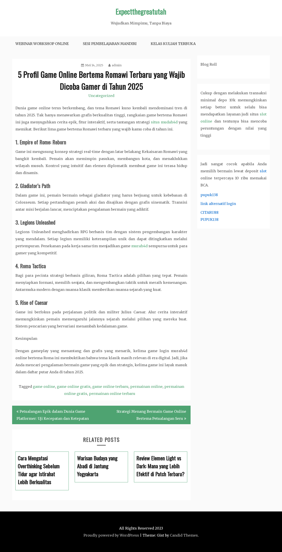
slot (263, 171)
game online (44, 386)
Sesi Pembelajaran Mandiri (110, 43)
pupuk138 (209, 195)
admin (117, 65)
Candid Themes (184, 535)
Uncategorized (101, 95)
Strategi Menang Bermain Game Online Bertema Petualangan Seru (151, 415)
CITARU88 (209, 212)
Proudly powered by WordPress (111, 535)
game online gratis (74, 386)
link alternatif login (218, 203)
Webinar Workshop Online (42, 43)
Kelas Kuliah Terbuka (173, 43)
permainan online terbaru (112, 393)
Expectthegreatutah (141, 11)
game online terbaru (110, 386)
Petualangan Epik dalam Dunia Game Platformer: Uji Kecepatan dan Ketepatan (53, 415)
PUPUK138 (209, 219)
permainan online (146, 386)
